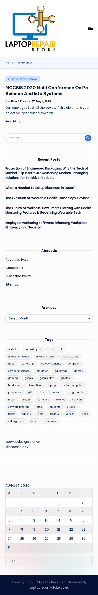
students (55, 407)
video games (16, 421)
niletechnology (16, 447)
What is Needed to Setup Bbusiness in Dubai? (40, 188)
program (56, 392)
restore (26, 399)
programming (76, 392)
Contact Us (14, 268)
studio (71, 407)
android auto (55, 349)
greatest (66, 378)
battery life (27, 363)
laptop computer (72, 385)
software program (19, 407)
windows (50, 421)
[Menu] (90, 28)
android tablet (69, 356)
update (54, 414)
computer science (19, 371)
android (13, 349)
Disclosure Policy (18, 276)
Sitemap (11, 284)
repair (11, 399)
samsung (43, 399)
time (40, 414)
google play (47, 378)
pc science (14, 392)
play (41, 392)
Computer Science (22, 79)
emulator (42, 371)
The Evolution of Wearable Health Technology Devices (47, 198)
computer (74, 363)
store (40, 407)
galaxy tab (61, 371)
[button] (88, 138)
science (60, 399)
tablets (26, 414)
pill (30, 392)
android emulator (18, 356)
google (29, 378)
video (85, 414)
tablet (11, 414)
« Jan (11, 560)
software (77, 399)
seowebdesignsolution (22, 442)
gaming (13, 378)
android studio (45, 356)
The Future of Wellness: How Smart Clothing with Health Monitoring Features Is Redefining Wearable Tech (48, 210)
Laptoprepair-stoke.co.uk (49, 587)
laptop (52, 385)
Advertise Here (16, 260)
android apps (33, 349)
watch (34, 421)
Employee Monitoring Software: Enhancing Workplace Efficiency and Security (46, 225)
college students (51, 363)
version (70, 414)
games (78, 371)
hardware (14, 385)
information (34, 385)
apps (11, 363)
